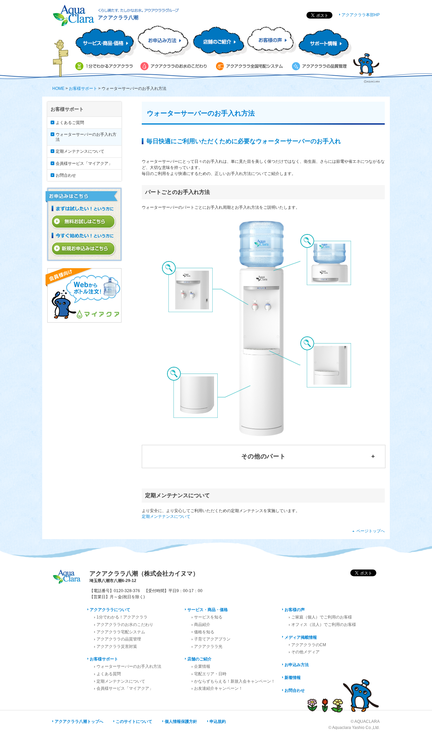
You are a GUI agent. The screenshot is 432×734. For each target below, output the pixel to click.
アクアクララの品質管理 (119, 639)
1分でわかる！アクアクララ (122, 617)
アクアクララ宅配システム (121, 632)
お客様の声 (295, 609)
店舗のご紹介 (199, 659)
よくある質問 (109, 674)
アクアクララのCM (308, 644)
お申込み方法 (297, 664)
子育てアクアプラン (212, 639)
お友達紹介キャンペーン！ (218, 688)
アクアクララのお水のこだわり (125, 624)
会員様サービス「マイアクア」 (84, 163)
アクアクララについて (110, 609)
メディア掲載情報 (301, 637)
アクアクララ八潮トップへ (79, 721)
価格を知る (204, 632)
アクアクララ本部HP (361, 14)
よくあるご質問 (70, 122)
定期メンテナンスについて (166, 516)
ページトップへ (370, 531)
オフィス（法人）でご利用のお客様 (323, 624)
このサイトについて (134, 721)
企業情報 (202, 666)
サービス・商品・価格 (207, 609)
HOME (58, 88)
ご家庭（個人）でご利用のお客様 (321, 617)
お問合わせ (66, 175)
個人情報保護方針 (181, 721)
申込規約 (218, 721)
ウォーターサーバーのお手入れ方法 (86, 137)
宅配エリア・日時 (210, 674)
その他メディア (305, 652)
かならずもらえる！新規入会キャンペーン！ (234, 681)
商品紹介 (202, 624)
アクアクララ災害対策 (117, 646)
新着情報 (293, 677)
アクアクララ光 (208, 646)
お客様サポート (83, 88)
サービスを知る (208, 617)
